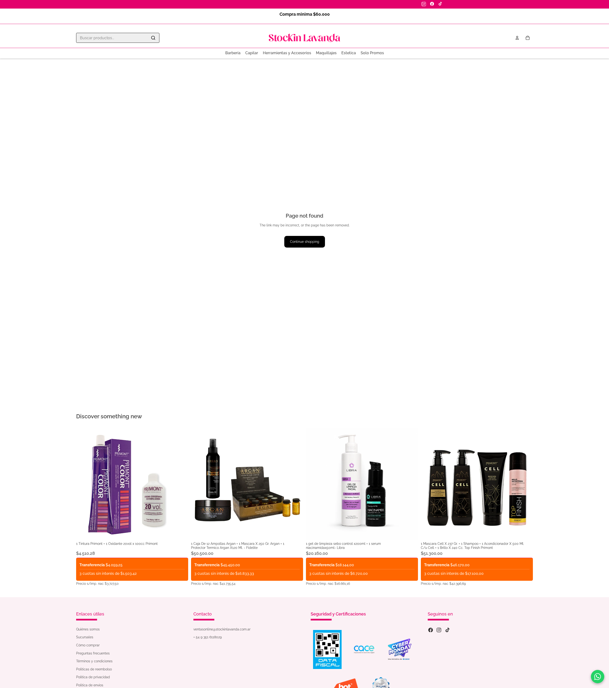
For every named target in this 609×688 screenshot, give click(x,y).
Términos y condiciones (94, 661)
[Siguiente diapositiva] (296, 484)
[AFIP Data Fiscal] (327, 649)
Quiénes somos (88, 629)
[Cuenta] (517, 38)
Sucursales (84, 637)
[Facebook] (432, 3)
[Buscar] (153, 38)
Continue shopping (304, 242)
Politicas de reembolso (94, 669)
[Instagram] (424, 3)
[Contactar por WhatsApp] (597, 676)
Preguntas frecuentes (93, 653)
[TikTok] (440, 3)
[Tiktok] (447, 630)
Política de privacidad (93, 677)
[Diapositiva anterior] (198, 484)
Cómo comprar (88, 645)
